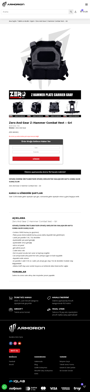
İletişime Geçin (65, 361)
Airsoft (11, 364)
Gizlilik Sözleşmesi (40, 367)
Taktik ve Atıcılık (23, 21)
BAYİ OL (14, 350)
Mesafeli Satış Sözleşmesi (43, 371)
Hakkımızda (38, 361)
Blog (36, 364)
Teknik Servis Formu (67, 364)
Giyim (32, 21)
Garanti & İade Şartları (67, 367)
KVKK (36, 374)
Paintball (12, 361)
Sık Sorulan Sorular (66, 371)
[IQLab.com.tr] (17, 382)
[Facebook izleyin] (11, 343)
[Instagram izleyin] (15, 343)
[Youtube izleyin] (19, 343)
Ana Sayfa (12, 21)
